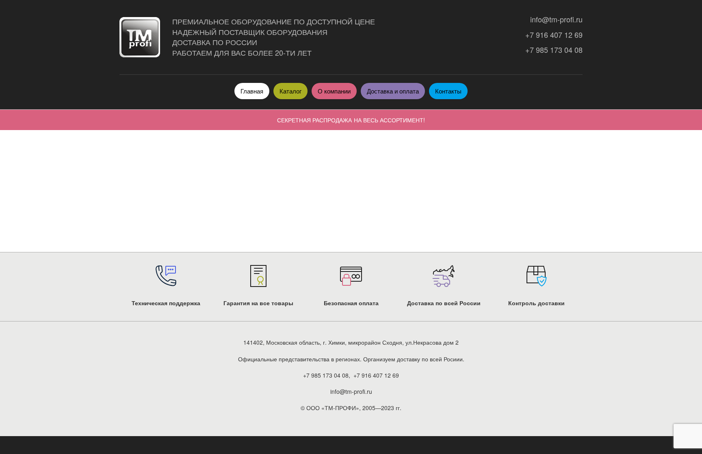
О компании (334, 91)
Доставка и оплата (393, 91)
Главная (251, 91)
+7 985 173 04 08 (552, 50)
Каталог (290, 91)
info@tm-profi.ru (554, 19)
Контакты (448, 91)
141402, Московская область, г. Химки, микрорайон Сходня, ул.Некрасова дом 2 (351, 342)
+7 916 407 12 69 (552, 35)
